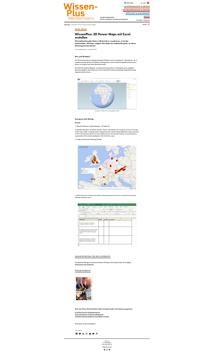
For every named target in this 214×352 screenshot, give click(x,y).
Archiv (147, 16)
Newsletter (139, 20)
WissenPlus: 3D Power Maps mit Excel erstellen (102, 36)
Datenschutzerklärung (107, 344)
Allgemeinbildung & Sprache (137, 6)
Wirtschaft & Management (138, 13)
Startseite (67, 25)
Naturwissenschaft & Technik (136, 10)
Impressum (147, 20)
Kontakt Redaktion (107, 342)
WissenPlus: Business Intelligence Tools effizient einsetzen (92, 316)
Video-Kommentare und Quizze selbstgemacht (89, 314)
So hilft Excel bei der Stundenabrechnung (87, 312)
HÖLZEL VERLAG (81, 29)
